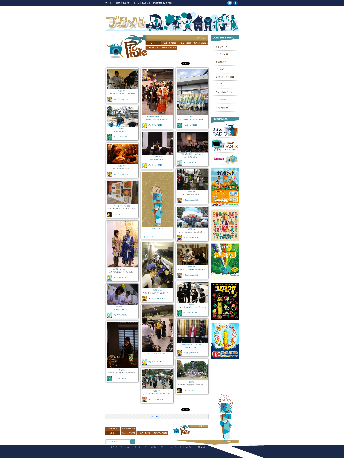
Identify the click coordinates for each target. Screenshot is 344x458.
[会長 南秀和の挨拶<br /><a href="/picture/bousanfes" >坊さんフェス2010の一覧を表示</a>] (157, 153)
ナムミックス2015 (190, 125)
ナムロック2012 (119, 214)
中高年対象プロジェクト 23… (192, 344)
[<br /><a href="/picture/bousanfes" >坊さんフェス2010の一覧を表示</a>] (157, 350)
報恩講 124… (157, 290)
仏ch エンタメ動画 (151, 447)
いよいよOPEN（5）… (157, 156)
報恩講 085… (192, 266)
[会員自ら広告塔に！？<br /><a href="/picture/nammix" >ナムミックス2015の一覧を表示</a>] (122, 125)
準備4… (192, 116)
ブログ (163, 447)
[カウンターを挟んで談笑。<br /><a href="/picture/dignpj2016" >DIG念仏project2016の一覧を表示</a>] (122, 162)
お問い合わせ (201, 447)
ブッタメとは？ (126, 447)
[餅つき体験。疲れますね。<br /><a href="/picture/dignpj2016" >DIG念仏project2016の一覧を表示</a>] (192, 188)
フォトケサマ (148, 237)
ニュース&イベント (175, 447)
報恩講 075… (122, 166)
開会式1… (122, 370)
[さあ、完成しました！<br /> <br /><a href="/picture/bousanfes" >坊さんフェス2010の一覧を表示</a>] (192, 151)
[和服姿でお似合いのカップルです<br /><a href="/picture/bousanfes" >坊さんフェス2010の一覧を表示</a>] (157, 113)
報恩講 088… (157, 391)
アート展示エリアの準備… (122, 206)
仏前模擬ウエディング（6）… (122, 269)
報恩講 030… (122, 91)
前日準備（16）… (122, 306)
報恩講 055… (192, 191)
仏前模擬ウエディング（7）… (157, 116)
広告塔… (122, 128)
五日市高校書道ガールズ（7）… (192, 154)
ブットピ (138, 447)
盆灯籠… (192, 382)
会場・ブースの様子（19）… (157, 353)
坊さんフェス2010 (155, 125)
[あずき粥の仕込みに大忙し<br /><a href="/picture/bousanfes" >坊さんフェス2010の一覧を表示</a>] (122, 303)
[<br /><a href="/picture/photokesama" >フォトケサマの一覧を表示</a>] (157, 225)
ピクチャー (189, 447)
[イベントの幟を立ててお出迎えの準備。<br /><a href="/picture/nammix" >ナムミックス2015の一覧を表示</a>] (192, 113)
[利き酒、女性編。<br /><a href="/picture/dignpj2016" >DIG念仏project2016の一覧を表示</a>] (192, 341)
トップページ (112, 447)
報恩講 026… (192, 229)
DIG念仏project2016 (121, 99)
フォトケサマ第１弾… (157, 228)
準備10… (192, 304)
